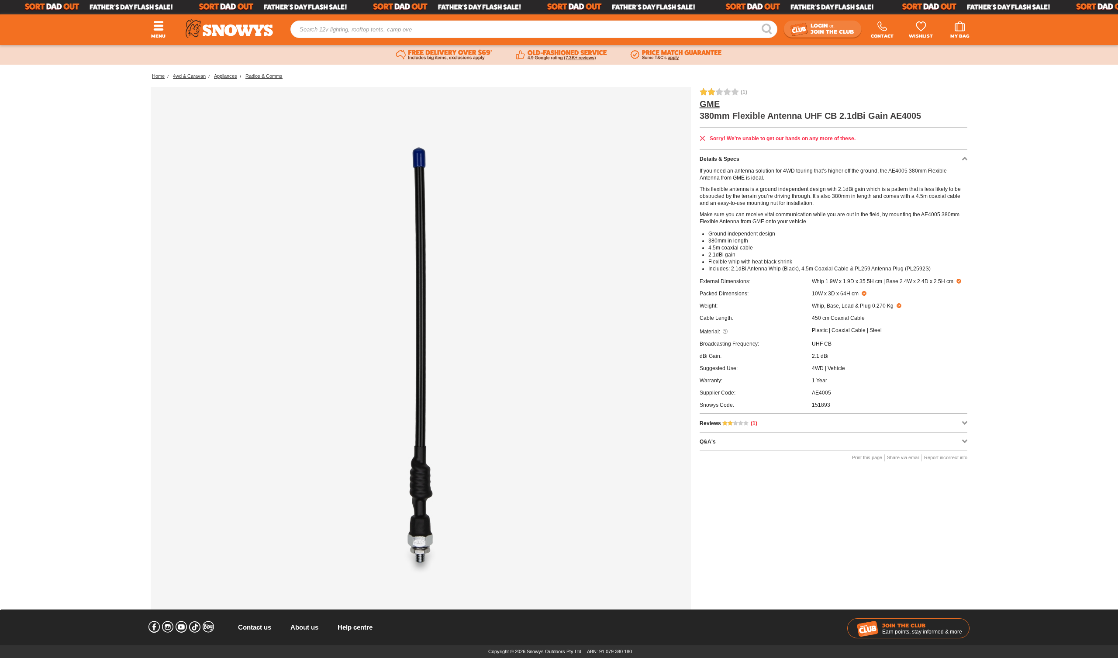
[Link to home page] (229, 28)
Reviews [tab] (728, 423)
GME (710, 104)
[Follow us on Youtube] (181, 627)
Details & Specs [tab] (719, 159)
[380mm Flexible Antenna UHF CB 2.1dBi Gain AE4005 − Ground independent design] (421, 357)
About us (304, 627)
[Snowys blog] (208, 627)
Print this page (867, 457)
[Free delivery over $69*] (444, 55)
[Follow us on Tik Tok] (194, 627)
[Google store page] (561, 55)
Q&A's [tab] (708, 442)
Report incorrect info (945, 457)
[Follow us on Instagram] (167, 627)
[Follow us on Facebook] (154, 627)
